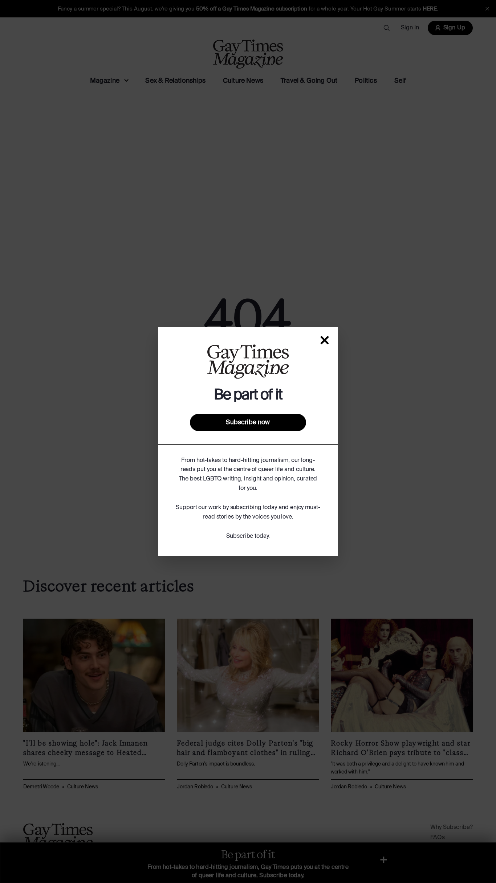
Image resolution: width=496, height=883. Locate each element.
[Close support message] (324, 340)
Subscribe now (248, 422)
